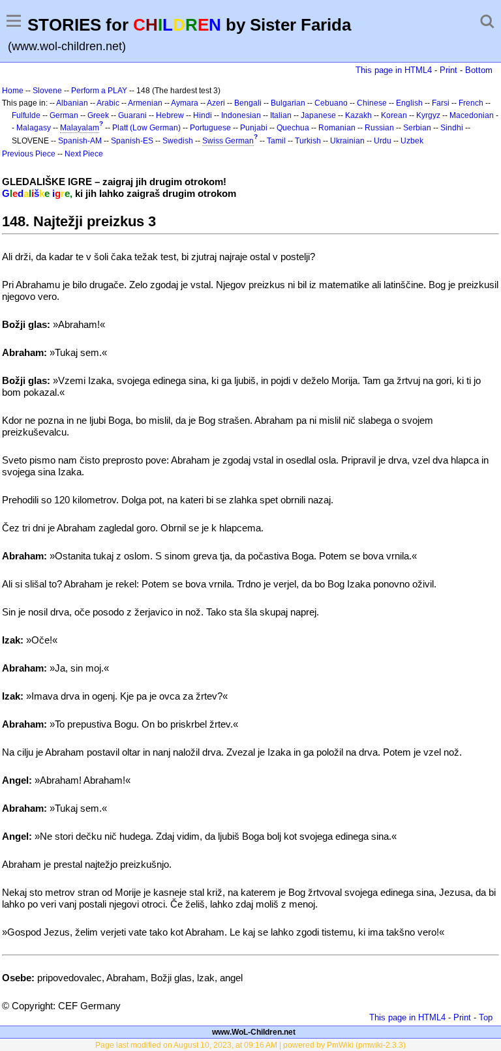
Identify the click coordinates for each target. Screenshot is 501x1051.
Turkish (308, 140)
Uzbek (412, 140)
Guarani (132, 115)
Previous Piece (28, 153)
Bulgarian (288, 103)
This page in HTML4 (394, 70)
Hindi (202, 115)
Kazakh (358, 115)
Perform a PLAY (99, 90)
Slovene (47, 90)
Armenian (145, 103)
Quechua (293, 127)
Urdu (382, 140)
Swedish (177, 140)
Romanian (337, 127)
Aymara (184, 103)
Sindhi (451, 127)
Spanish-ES (132, 140)
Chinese (372, 103)
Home (12, 90)
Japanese (318, 115)
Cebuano (331, 103)
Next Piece (84, 153)
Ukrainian (347, 140)
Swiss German (228, 140)
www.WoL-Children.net (254, 1032)
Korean (394, 115)
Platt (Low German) (146, 127)
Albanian (72, 103)
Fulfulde (26, 115)
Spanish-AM (80, 140)
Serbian (417, 127)
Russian (379, 127)
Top (486, 1017)
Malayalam (79, 127)
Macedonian (471, 115)
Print (448, 70)
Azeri (216, 103)
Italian (281, 115)
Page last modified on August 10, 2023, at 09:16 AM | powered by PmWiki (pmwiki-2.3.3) (250, 1045)
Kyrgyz (428, 115)
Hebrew (170, 115)
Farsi (440, 103)
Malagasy (33, 127)
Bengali (248, 103)
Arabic (108, 103)
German (64, 115)
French (471, 103)
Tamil (276, 140)
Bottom (479, 70)
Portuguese (210, 127)
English (409, 103)
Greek (98, 115)
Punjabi (253, 127)
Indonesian (241, 115)
